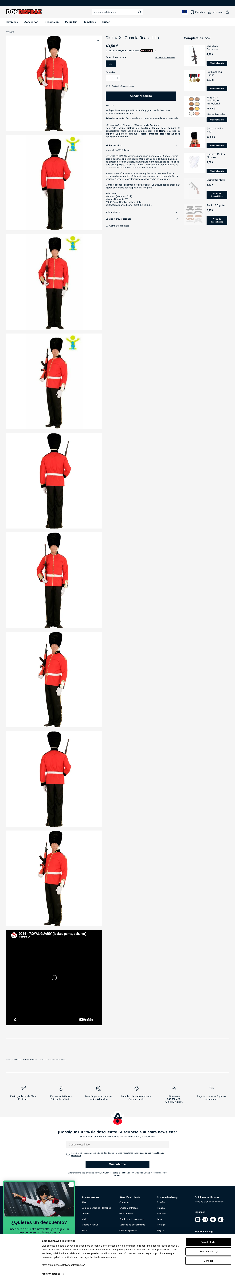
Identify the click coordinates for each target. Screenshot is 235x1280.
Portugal (161, 1224)
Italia (159, 1219)
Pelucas (86, 1230)
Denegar (208, 1260)
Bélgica (160, 1230)
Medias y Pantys (90, 1224)
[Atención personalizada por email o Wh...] (99, 1095)
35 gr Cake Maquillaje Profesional (213, 100)
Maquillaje (71, 22)
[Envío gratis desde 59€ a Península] (23, 1095)
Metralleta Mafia (216, 179)
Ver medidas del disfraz (165, 57)
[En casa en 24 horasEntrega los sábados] (61, 1095)
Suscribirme (117, 1164)
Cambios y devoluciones (131, 1219)
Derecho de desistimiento (132, 1224)
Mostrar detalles (51, 1273)
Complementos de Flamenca (96, 1208)
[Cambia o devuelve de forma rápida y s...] (136, 1095)
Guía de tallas (126, 1213)
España (161, 1202)
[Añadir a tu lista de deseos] (98, 39)
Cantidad (111, 72)
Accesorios (31, 22)
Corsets (86, 1213)
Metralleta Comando (212, 48)
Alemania (161, 1213)
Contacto (124, 1202)
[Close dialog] (71, 1184)
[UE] (185, 12)
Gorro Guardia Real (215, 130)
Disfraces (12, 22)
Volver (10, 32)
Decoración (52, 22)
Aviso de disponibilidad (217, 194)
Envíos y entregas (128, 1208)
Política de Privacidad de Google (135, 1173)
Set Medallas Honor (214, 73)
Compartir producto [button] (119, 225)
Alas (84, 1202)
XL (110, 63)
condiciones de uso (142, 1153)
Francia (161, 1208)
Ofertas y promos (128, 1230)
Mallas (85, 1219)
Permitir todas (208, 1242)
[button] (227, 12)
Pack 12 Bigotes (216, 205)
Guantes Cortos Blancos (216, 156)
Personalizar (207, 1251)
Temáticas (90, 22)
